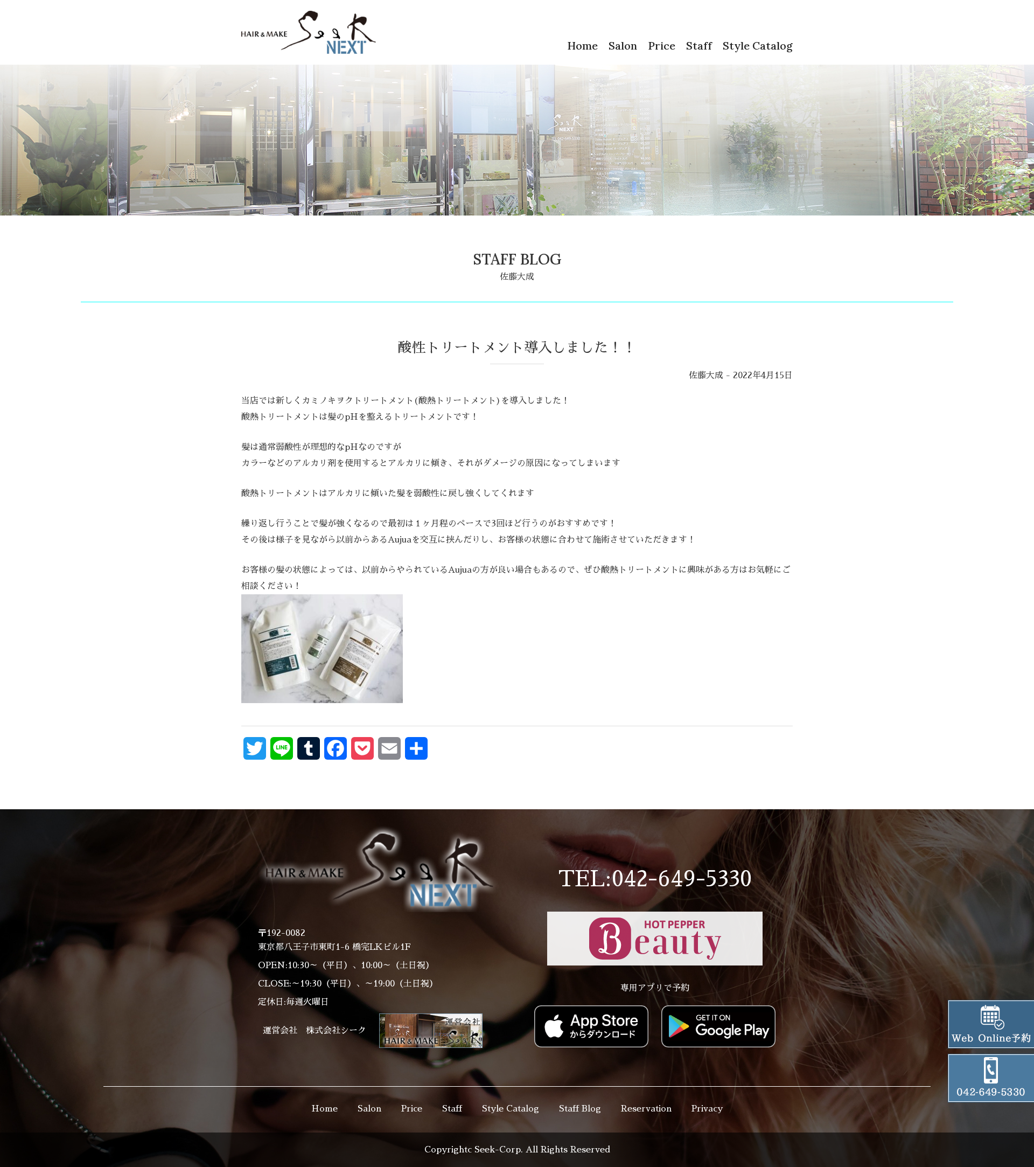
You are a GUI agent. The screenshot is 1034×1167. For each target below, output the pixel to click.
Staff (699, 45)
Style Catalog (758, 45)
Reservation (646, 1109)
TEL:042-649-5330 (655, 879)
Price (661, 45)
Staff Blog (580, 1109)
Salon (623, 45)
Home (582, 45)
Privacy (707, 1109)
